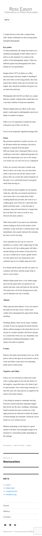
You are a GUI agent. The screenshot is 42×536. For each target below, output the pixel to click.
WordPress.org (11, 494)
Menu (7, 20)
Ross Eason (7, 445)
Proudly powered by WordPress (24, 531)
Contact (7, 517)
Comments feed (11, 491)
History (6, 511)
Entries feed (10, 488)
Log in (8, 485)
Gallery (28, 445)
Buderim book (7, 531)
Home (6, 506)
